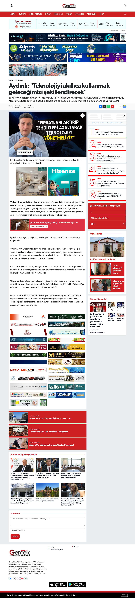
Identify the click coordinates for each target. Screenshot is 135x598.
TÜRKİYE (22, 14)
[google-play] (77, 585)
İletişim (76, 547)
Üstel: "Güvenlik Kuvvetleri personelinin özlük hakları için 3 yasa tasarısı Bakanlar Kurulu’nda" (111, 171)
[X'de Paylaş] (104, 106)
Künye (53, 547)
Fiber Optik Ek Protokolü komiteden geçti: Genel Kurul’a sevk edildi (71, 475)
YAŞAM (69, 14)
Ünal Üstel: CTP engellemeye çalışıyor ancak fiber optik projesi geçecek (47, 475)
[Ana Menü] (125, 14)
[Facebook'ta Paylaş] (100, 106)
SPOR (102, 14)
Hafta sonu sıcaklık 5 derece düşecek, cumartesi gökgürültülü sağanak (109, 133)
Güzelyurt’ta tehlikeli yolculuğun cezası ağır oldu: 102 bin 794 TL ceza (109, 196)
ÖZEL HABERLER (35, 14)
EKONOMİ (59, 14)
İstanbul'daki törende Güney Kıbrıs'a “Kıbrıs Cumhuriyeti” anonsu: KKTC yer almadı (111, 183)
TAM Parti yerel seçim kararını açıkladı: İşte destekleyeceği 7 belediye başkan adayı (109, 158)
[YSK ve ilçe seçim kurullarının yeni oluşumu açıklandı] (47, 490)
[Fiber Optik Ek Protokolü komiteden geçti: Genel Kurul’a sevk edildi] (73, 465)
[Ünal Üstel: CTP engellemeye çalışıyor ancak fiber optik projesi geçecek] (47, 465)
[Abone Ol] (124, 106)
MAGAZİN (80, 14)
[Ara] (125, 5)
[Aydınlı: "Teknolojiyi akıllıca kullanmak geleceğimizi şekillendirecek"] (47, 134)
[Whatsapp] (25, 578)
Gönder (15, 536)
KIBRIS (13, 14)
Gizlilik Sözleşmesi (57, 549)
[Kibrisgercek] (69, 6)
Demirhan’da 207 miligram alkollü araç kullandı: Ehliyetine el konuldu (110, 146)
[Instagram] (18, 578)
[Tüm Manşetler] (123, 299)
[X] (14, 578)
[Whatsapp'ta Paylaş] (108, 106)
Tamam (124, 595)
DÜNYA (48, 14)
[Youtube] (22, 578)
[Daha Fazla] (112, 106)
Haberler (12, 80)
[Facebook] (10, 578)
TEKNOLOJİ (91, 14)
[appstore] (58, 585)
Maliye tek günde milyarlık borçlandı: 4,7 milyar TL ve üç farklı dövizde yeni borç (22, 501)
